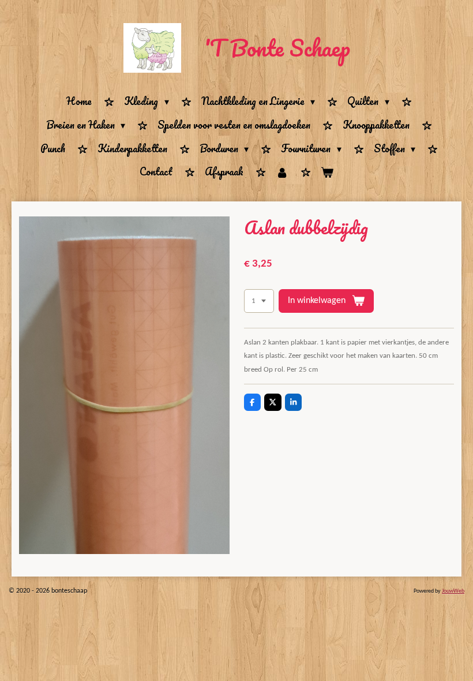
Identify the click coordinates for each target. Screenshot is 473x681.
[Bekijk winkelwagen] (327, 172)
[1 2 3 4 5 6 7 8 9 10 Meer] (259, 301)
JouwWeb (453, 591)
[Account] (282, 172)
